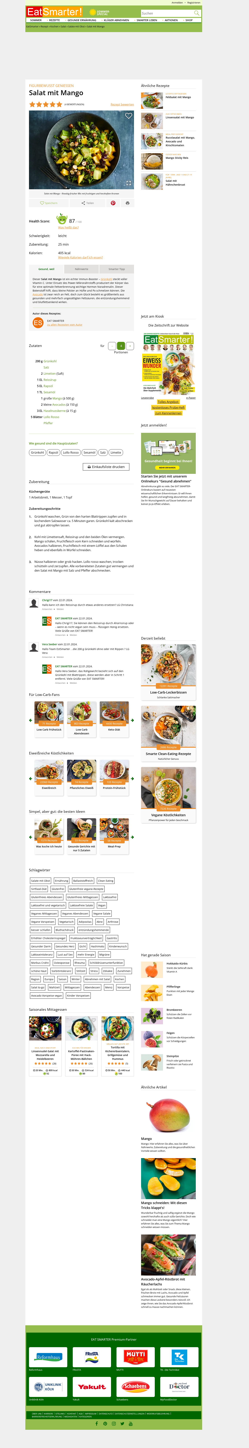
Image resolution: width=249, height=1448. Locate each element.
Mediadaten (70, 1416)
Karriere (48, 1413)
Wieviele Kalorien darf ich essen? (80, 257)
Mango (57, 398)
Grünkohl (50, 361)
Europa (49, 979)
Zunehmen (124, 971)
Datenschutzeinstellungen (129, 1413)
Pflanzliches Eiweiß (81, 788)
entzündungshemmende (94, 930)
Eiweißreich (49, 788)
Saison (63, 979)
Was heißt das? (68, 228)
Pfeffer (48, 423)
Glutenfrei (58, 889)
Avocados (59, 405)
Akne (100, 921)
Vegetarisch (66, 921)
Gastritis (112, 938)
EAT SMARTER (63, 618)
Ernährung (61, 880)
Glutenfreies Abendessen (46, 897)
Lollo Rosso (51, 417)
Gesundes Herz (65, 946)
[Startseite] (54, 11)
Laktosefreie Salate (81, 905)
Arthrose (113, 921)
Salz (46, 367)
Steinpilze (173, 1056)
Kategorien (85, 1416)
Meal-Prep (114, 846)
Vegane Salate (101, 913)
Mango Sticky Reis (177, 158)
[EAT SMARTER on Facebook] (97, 1423)
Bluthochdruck (64, 930)
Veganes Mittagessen (44, 913)
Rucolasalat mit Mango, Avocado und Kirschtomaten (180, 141)
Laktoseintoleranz (42, 954)
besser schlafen (40, 930)
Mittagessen (72, 987)
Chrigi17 (47, 600)
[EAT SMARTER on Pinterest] (105, 1423)
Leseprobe (147, 397)
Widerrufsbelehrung (158, 1413)
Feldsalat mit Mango (178, 97)
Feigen (171, 1033)
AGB (81, 1413)
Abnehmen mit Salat (97, 979)
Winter (76, 979)
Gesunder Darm (41, 946)
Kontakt (71, 1413)
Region (35, 979)
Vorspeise (123, 987)
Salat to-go (37, 987)
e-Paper (191, 397)
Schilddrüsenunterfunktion (106, 962)
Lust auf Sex (65, 954)
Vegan (102, 905)
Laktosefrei (109, 897)
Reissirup (50, 380)
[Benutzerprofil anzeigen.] (46, 624)
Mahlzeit (54, 987)
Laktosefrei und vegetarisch (48, 905)
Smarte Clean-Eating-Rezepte (168, 754)
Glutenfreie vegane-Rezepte (86, 889)
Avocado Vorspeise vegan (46, 995)
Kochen (119, 979)
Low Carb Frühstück (49, 729)
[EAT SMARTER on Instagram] (114, 1423)
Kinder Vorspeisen (78, 995)
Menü (108, 987)
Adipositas (85, 921)
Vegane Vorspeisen (42, 921)
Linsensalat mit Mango (180, 117)
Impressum (90, 1413)
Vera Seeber (49, 644)
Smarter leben (147, 20)
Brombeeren (174, 1010)
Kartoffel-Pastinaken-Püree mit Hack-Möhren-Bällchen (81, 1055)
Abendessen (92, 987)
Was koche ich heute (49, 846)
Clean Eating (105, 880)
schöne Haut (38, 971)
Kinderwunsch (118, 946)
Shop (189, 20)
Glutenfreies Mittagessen (82, 897)
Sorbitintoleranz (61, 971)
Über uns (37, 1413)
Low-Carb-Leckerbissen (168, 692)
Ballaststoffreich (83, 880)
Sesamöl (49, 392)
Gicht (82, 946)
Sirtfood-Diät (39, 889)
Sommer (36, 20)
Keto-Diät (114, 729)
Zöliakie (107, 971)
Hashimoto (97, 946)
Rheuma (80, 962)
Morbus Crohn (40, 962)
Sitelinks (60, 1413)
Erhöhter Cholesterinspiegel (48, 938)
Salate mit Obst (40, 880)
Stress (94, 971)
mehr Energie (86, 954)
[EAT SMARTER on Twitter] (122, 1423)
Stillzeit (80, 971)
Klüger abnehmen (116, 20)
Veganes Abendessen (75, 913)
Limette (116, 453)
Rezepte (54, 20)
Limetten (50, 374)
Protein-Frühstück (114, 788)
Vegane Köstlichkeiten (168, 815)
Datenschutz (106, 1413)
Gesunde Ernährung (82, 20)
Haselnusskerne (55, 411)
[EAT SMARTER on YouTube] (131, 1423)
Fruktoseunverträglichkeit (86, 938)
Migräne (104, 954)
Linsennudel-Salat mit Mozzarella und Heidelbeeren (45, 1055)
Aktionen (171, 20)
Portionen (121, 352)
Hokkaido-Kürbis (177, 963)
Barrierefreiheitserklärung (47, 1416)
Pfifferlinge (173, 986)
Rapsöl (48, 386)
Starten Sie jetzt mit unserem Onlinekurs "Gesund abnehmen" (166, 478)
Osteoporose (61, 962)
